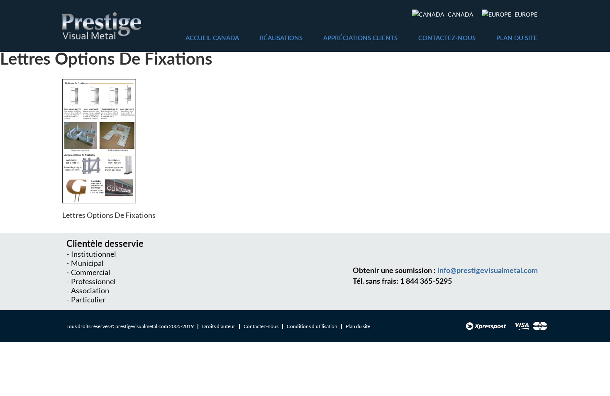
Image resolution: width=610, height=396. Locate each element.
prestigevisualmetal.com (141, 326)
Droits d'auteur (218, 326)
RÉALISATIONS (281, 38)
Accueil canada (212, 38)
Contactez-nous (447, 38)
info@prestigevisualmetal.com (487, 271)
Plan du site (516, 38)
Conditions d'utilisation (312, 326)
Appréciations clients (360, 38)
